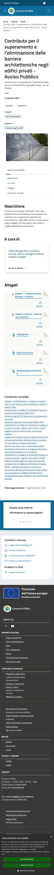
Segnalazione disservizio (16, 815)
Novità (14, 21)
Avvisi (23, 21)
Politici (9, 653)
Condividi (9, 105)
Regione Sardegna (11, 2)
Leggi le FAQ (11, 819)
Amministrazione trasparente (18, 834)
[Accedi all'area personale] (44, 3)
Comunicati (10, 745)
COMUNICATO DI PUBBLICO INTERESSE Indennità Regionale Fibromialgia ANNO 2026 (26, 412)
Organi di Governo (13, 637)
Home (5, 21)
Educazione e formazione (16, 708)
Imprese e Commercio (15, 683)
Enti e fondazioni (13, 649)
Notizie (9, 741)
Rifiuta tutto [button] (27, 865)
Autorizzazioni (12, 726)
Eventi (8, 764)
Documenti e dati (13, 661)
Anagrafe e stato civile (15, 673)
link (3, 854)
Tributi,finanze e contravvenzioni (20, 715)
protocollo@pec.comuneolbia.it (19, 796)
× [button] (51, 837)
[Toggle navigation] (5, 10)
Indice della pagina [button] (16, 170)
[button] (27, 870)
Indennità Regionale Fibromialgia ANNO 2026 (24, 422)
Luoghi (9, 761)
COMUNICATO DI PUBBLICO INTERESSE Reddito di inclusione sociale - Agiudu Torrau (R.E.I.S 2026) (26, 427)
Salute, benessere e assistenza (19, 722)
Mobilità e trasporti (14, 696)
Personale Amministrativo (17, 657)
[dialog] (27, 854)
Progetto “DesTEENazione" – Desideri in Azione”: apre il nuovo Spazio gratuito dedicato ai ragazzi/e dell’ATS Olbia (26, 404)
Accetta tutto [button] (27, 859)
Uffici (8, 645)
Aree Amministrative (15, 641)
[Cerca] (48, 10)
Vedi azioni (22, 105)
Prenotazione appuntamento (18, 811)
